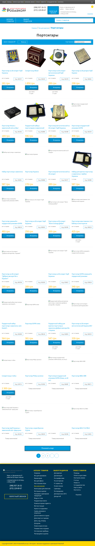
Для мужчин (58, 473)
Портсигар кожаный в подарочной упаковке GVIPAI (12, 222)
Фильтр (23, 42)
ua (92, 2)
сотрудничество (52, 2)
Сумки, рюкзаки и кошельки (40, 512)
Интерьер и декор (40, 491)
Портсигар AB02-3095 (79, 376)
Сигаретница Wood (31, 71)
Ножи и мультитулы (40, 526)
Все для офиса (38, 481)
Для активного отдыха (41, 515)
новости (43, 2)
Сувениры (57, 488)
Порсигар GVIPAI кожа (32, 324)
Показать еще (47, 448)
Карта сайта (78, 487)
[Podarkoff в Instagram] (28, 8)
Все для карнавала (40, 476)
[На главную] (14, 9)
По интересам (58, 481)
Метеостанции (39, 506)
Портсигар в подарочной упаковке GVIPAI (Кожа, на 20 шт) (58, 378)
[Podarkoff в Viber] (28, 12)
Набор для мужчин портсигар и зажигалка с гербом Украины (82, 174)
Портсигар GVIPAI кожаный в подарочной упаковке (82, 275)
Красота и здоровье (41, 508)
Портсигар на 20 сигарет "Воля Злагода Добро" (56, 222)
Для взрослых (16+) (60, 494)
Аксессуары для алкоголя (42, 488)
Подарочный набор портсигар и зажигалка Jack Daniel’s (11, 326)
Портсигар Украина (32, 172)
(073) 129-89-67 (40, 10)
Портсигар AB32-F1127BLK (81, 428)
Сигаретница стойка (9, 376)
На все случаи (58, 486)
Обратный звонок (53, 12)
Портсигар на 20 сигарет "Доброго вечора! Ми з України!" (10, 276)
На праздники (58, 491)
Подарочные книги (40, 501)
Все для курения (39, 486)
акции (4, 2)
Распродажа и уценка (41, 534)
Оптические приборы (41, 531)
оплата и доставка (18, 2)
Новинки (37, 473)
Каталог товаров (10, 20)
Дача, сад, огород (40, 521)
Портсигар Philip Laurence (34, 376)
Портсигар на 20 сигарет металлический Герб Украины (56, 73)
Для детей (57, 496)
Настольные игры (40, 483)
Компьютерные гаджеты (42, 503)
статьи (38, 2)
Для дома (37, 523)
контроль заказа (30, 2)
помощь (9, 2)
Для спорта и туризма (41, 518)
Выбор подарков (27, 20)
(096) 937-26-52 (40, 7)
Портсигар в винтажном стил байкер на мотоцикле (82, 222)
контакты (60, 2)
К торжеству (58, 483)
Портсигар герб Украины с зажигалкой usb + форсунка (11, 429)
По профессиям (59, 478)
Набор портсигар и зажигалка (12, 172)
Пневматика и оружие (41, 528)
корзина (90, 14)
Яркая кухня (38, 478)
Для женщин (58, 476)
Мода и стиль (38, 498)
